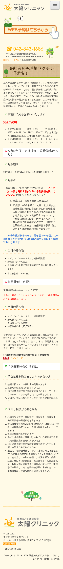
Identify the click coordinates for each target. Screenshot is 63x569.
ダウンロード (16, 358)
